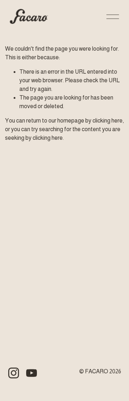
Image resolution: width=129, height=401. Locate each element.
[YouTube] (31, 373)
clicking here (107, 120)
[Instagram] (13, 373)
